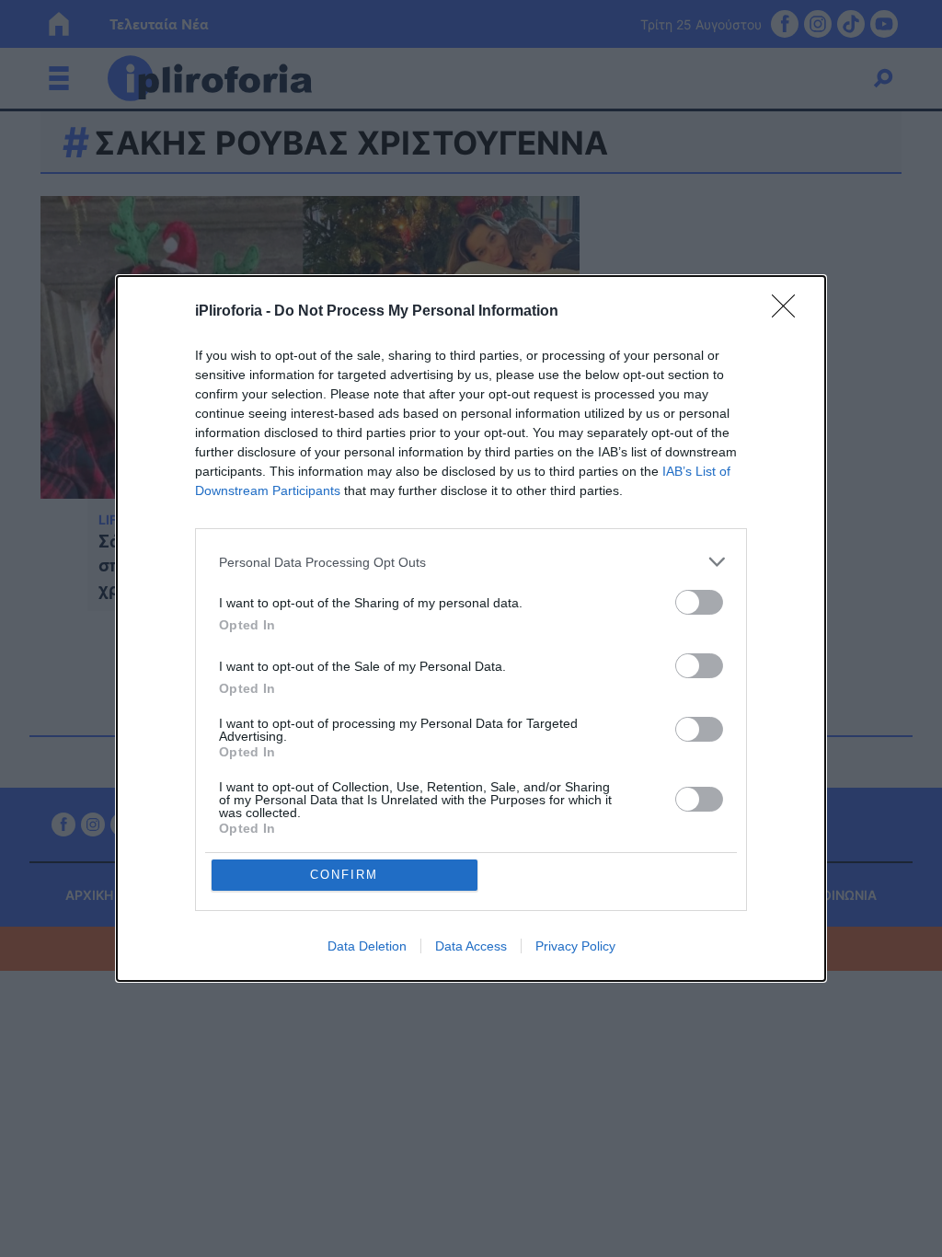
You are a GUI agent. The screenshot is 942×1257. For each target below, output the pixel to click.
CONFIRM (344, 875)
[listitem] (471, 561)
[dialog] (471, 628)
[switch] (699, 602)
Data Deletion (367, 946)
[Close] (789, 311)
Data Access (471, 946)
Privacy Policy (575, 946)
